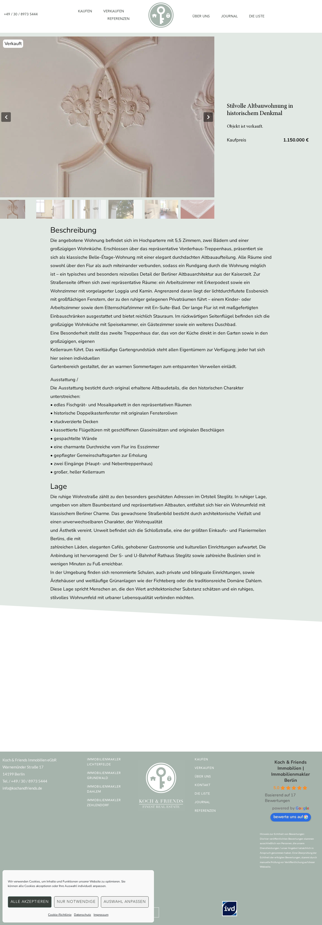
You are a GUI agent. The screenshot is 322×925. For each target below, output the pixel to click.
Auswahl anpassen (125, 902)
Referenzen (118, 18)
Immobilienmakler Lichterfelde (104, 762)
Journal (229, 16)
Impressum (101, 915)
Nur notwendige (76, 902)
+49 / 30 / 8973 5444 (21, 14)
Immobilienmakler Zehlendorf (104, 803)
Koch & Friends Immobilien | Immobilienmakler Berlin (290, 771)
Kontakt (203, 785)
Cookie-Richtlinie (59, 915)
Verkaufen (113, 11)
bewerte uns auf (288, 817)
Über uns (201, 16)
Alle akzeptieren (30, 902)
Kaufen (85, 11)
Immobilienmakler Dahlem (104, 789)
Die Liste (256, 16)
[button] (6, 117)
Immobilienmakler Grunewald (104, 776)
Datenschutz (82, 915)
